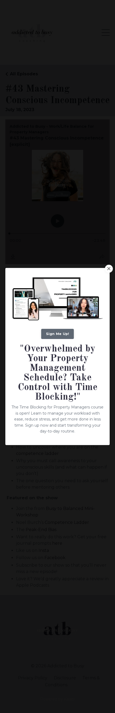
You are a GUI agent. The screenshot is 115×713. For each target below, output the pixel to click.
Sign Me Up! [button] (57, 334)
